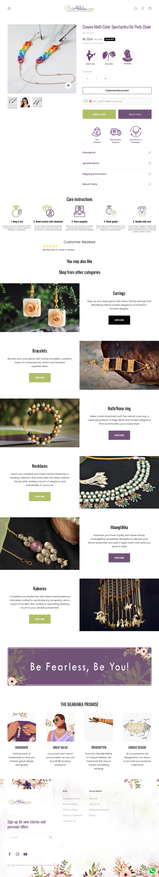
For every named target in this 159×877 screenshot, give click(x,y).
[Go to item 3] (37, 102)
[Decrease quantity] (87, 78)
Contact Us (69, 821)
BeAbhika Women (99, 809)
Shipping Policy (71, 798)
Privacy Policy (70, 809)
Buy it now (135, 114)
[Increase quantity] (105, 78)
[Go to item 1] (12, 102)
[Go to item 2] (25, 102)
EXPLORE (119, 320)
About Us (94, 804)
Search (93, 798)
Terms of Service (72, 815)
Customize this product (117, 90)
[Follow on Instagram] (17, 854)
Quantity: (88, 71)
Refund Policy (70, 804)
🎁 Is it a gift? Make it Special (105, 101)
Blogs (92, 815)
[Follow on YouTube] (25, 854)
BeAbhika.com (23, 865)
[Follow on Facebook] (9, 854)
